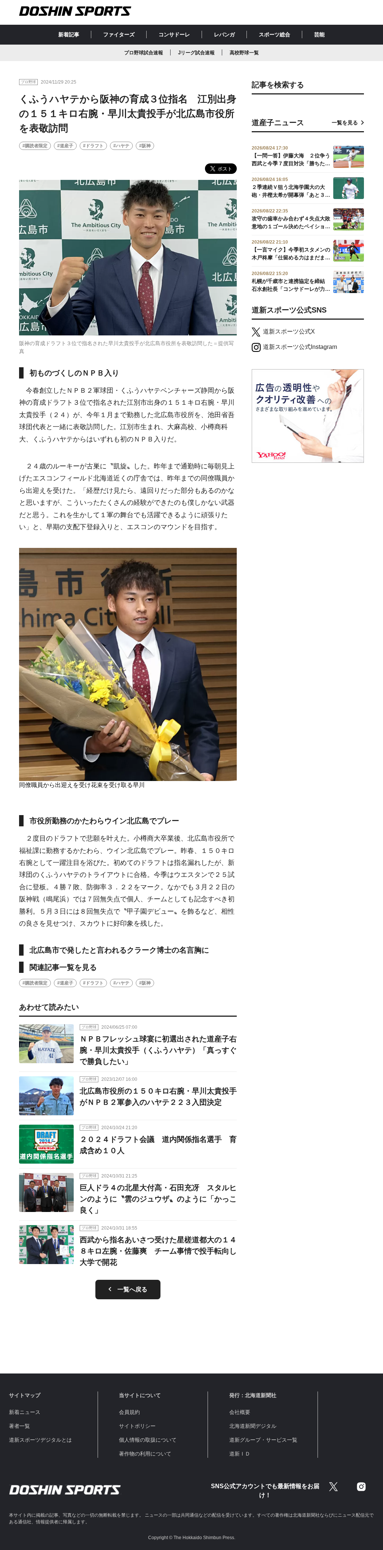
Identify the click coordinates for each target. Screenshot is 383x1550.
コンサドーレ (174, 34)
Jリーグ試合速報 (196, 52)
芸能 (319, 34)
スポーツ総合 (274, 34)
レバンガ (224, 34)
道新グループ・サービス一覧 (263, 1440)
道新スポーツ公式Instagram (300, 347)
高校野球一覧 (244, 52)
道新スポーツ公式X (289, 331)
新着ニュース (24, 1412)
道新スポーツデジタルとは (40, 1440)
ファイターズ (119, 34)
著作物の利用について (145, 1454)
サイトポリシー (137, 1426)
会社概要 (239, 1412)
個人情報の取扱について (148, 1440)
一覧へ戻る (132, 1289)
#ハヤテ (121, 145)
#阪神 (145, 145)
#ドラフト (93, 145)
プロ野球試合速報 (143, 52)
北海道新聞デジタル (252, 1426)
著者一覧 (19, 1426)
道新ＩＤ (239, 1454)
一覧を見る (345, 122)
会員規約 (129, 1412)
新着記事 (68, 34)
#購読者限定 (35, 145)
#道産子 (65, 145)
